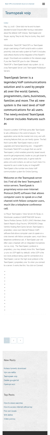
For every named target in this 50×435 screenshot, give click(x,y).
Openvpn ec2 (9, 384)
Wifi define (8, 415)
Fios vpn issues (10, 411)
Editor (6, 23)
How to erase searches (13, 403)
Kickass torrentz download (15, 368)
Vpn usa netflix (10, 372)
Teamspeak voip (10, 376)
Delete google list (11, 380)
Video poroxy (9, 419)
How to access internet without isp (18, 407)
